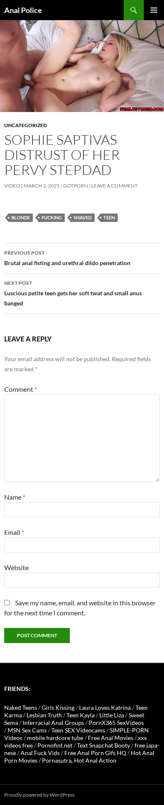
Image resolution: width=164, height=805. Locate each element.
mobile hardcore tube (55, 737)
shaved (83, 217)
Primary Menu (154, 10)
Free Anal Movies (110, 737)
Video (12, 185)
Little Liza (111, 715)
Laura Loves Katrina (105, 707)
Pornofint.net (54, 745)
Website (16, 567)
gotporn (75, 185)
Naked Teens (20, 707)
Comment (20, 389)
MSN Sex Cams (27, 730)
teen (109, 217)
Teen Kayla (80, 715)
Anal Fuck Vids (40, 752)
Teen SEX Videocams (78, 730)
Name (14, 497)
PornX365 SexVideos (116, 722)
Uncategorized (25, 125)
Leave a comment (114, 185)
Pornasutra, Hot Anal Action (79, 760)
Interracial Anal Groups (53, 722)
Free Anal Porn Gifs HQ (95, 752)
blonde (20, 217)
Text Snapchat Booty (103, 745)
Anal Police (23, 10)
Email (14, 532)
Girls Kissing (58, 707)
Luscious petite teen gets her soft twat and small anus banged (73, 293)
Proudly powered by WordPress (39, 795)
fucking (52, 217)
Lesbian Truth (44, 715)
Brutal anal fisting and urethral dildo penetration (67, 258)
